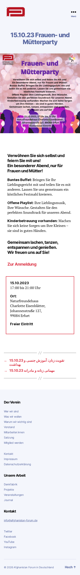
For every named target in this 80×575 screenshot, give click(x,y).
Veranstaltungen (14, 494)
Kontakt (8, 453)
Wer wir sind (11, 411)
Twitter (8, 531)
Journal (8, 500)
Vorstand (9, 427)
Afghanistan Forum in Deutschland (34, 567)
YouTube (9, 541)
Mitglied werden (13, 442)
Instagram (10, 547)
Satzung (9, 437)
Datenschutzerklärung (17, 464)
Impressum (10, 459)
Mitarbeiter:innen (14, 432)
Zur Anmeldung (21, 264)
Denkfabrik (10, 484)
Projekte (9, 489)
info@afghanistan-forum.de (20, 520)
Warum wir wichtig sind (18, 421)
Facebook (10, 536)
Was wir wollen (13, 416)
